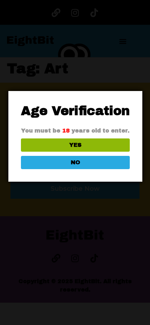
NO (75, 162)
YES (75, 145)
